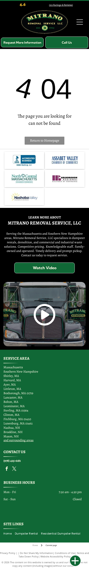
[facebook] (6, 469)
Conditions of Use (65, 553)
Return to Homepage (44, 140)
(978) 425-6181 (12, 461)
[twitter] (14, 469)
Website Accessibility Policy (55, 556)
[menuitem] (9, 533)
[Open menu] (79, 22)
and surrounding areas (18, 440)
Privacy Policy (7, 553)
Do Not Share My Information (36, 553)
